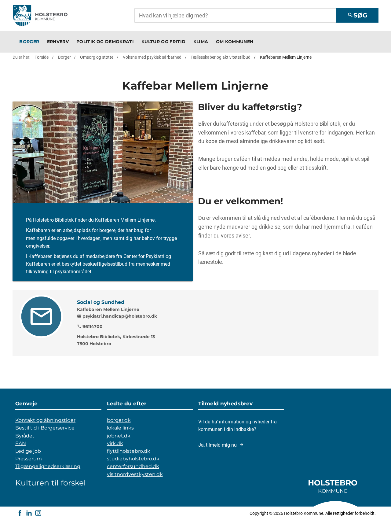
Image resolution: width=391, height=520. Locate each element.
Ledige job (28, 451)
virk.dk (115, 443)
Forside (42, 57)
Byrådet (25, 436)
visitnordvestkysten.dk (135, 474)
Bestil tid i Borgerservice (45, 428)
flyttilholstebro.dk (128, 451)
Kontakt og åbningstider (45, 420)
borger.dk (119, 420)
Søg (357, 15)
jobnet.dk (118, 436)
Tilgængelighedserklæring (47, 466)
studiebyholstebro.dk (133, 459)
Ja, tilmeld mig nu (217, 445)
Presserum (28, 459)
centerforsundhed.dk (133, 466)
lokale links (120, 428)
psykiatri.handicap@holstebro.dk (117, 316)
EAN (20, 443)
